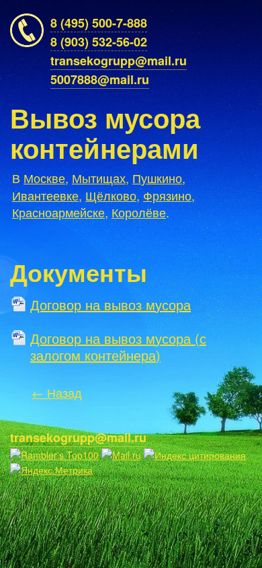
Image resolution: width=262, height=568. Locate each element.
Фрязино (167, 195)
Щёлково (110, 195)
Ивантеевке (45, 195)
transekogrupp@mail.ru (118, 60)
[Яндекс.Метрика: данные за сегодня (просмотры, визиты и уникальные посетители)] (51, 469)
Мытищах (99, 177)
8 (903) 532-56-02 (98, 41)
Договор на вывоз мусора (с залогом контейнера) (118, 343)
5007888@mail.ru (99, 79)
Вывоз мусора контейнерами (105, 132)
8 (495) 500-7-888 (98, 23)
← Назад (57, 392)
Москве (44, 177)
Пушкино (157, 177)
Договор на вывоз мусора (110, 305)
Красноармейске (58, 212)
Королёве (139, 212)
